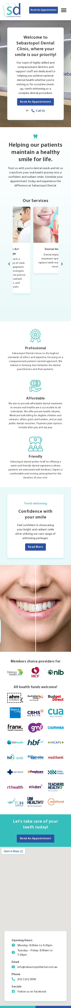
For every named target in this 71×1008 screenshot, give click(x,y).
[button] (63, 10)
